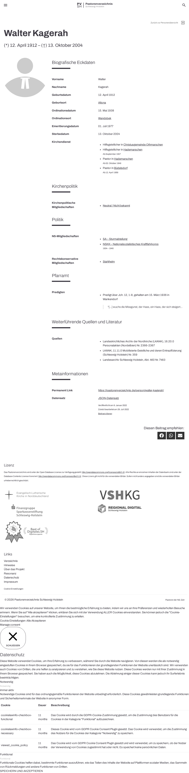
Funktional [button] (6, 754)
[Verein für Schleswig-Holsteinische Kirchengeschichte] (120, 501)
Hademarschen (132, 149)
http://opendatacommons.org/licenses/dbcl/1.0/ (59, 476)
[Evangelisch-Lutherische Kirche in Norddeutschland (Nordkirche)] (27, 501)
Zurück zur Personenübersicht (164, 23)
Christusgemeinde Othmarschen (143, 144)
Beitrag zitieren (105, 413)
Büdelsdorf (121, 168)
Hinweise (9, 565)
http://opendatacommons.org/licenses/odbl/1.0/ (103, 472)
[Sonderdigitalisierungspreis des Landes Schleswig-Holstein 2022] (27, 543)
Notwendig (5, 686)
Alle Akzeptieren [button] (36, 620)
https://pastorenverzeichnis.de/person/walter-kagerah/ (131, 390)
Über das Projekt (14, 569)
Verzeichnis (11, 560)
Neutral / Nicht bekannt (116, 205)
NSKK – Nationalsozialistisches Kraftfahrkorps (131, 244)
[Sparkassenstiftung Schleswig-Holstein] (27, 516)
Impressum (11, 581)
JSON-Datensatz (108, 398)
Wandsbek (104, 118)
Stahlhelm (109, 261)
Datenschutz (11, 577)
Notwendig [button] (6, 681)
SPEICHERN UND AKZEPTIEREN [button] (21, 770)
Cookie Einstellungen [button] (12, 620)
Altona (102, 102)
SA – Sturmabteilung (115, 238)
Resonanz (10, 573)
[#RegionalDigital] (120, 513)
